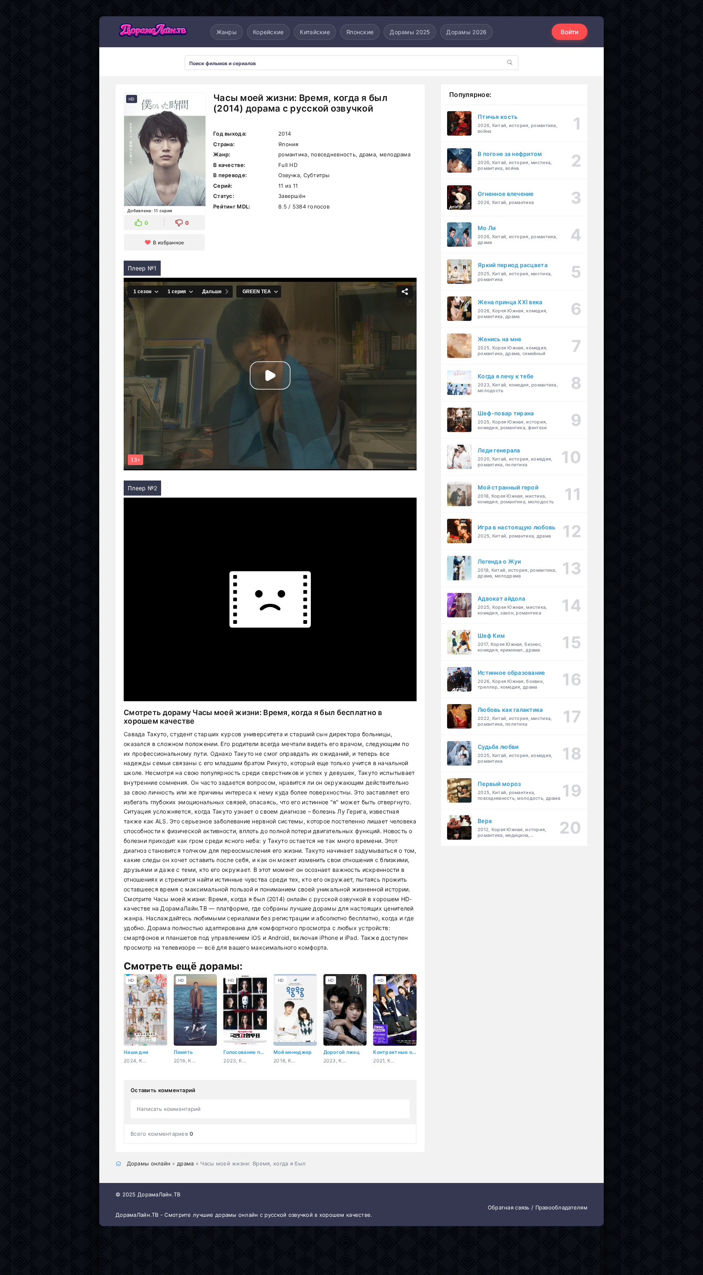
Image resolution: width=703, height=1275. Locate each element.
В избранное (168, 242)
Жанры (226, 32)
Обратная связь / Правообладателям (537, 1207)
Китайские (315, 32)
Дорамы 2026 (466, 32)
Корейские (268, 32)
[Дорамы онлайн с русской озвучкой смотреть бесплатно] (152, 32)
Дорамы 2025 (410, 32)
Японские (359, 32)
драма (185, 1163)
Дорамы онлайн (149, 1163)
